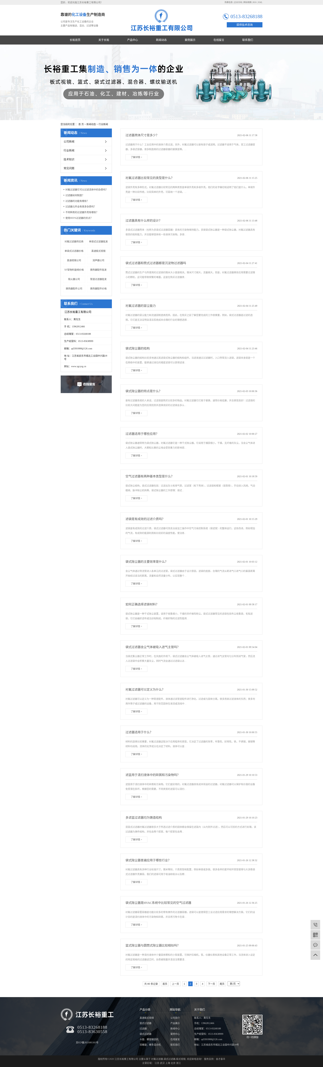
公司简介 (175, 1018)
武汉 (162, 1063)
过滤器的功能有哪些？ (77, 201)
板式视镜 (181, 1059)
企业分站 (238, 2)
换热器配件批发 (98, 270)
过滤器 (143, 1028)
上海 (167, 1063)
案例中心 (175, 1034)
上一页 (175, 983)
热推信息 (229, 2)
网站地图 (247, 2)
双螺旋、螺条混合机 (150, 1044)
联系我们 (175, 1044)
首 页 (81, 124)
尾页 (222, 983)
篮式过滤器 (145, 1023)
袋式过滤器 (145, 1034)
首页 (165, 983)
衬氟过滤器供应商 (74, 241)
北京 (173, 1063)
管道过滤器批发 (98, 279)
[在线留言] (315, 945)
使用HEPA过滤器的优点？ (79, 218)
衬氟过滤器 (157, 1059)
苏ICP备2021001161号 (87, 1042)
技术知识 (69, 159)
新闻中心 (175, 1028)
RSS (255, 2)
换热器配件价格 (98, 288)
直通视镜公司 (74, 260)
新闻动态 (91, 124)
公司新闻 (69, 141)
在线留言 (175, 1039)
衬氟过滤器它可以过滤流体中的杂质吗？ (86, 189)
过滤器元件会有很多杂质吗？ (80, 206)
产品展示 (175, 1023)
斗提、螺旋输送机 (149, 1039)
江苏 (157, 1063)
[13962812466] (315, 925)
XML (260, 2)
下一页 (211, 983)
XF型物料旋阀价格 (74, 270)
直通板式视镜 (98, 251)
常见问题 (69, 168)
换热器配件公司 (74, 288)
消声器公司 (98, 260)
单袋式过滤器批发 (98, 241)
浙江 (178, 1063)
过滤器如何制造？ (74, 195)
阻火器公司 (74, 279)
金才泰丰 (220, 1059)
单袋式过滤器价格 (74, 251)
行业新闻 (103, 124)
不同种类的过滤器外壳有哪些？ (81, 212)
